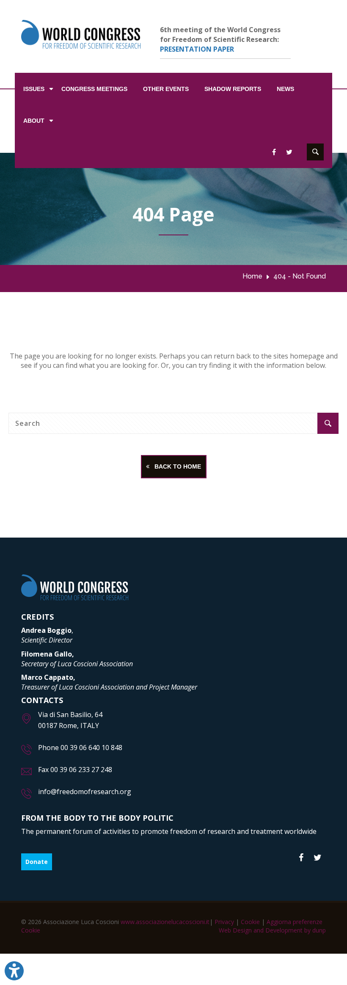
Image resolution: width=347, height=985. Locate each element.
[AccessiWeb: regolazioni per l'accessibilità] (14, 971)
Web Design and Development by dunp (272, 930)
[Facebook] (301, 858)
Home (252, 276)
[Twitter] (318, 858)
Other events (166, 89)
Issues (33, 89)
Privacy (224, 922)
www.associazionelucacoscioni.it (165, 922)
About (33, 120)
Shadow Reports (232, 89)
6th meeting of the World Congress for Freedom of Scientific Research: (220, 39)
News (285, 89)
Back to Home (175, 466)
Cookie (250, 922)
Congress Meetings (94, 89)
